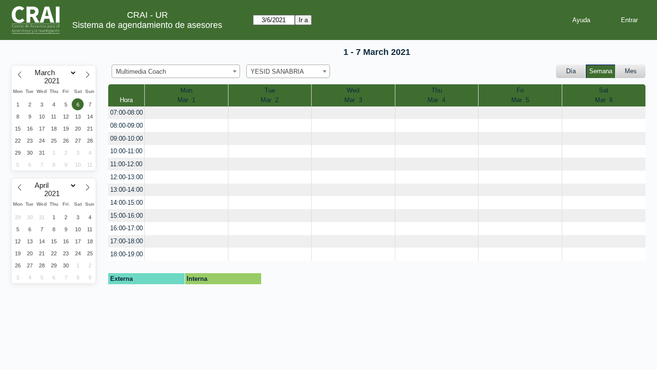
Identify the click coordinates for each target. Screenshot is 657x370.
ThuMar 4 (436, 95)
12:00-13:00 (126, 177)
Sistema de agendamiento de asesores (147, 25)
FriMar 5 (520, 95)
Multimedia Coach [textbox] (141, 71)
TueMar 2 (269, 95)
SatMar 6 (604, 95)
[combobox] (176, 71)
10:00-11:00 (126, 151)
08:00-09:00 (126, 125)
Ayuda (581, 20)
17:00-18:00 (126, 241)
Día (571, 71)
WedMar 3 (353, 95)
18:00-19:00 (126, 254)
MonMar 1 (186, 95)
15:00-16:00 (126, 215)
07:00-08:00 (126, 112)
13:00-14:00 (126, 189)
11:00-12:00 (126, 164)
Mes (631, 71)
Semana (600, 71)
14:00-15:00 (126, 202)
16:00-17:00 (126, 228)
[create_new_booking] (186, 112)
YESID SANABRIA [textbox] (277, 71)
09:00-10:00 (126, 138)
